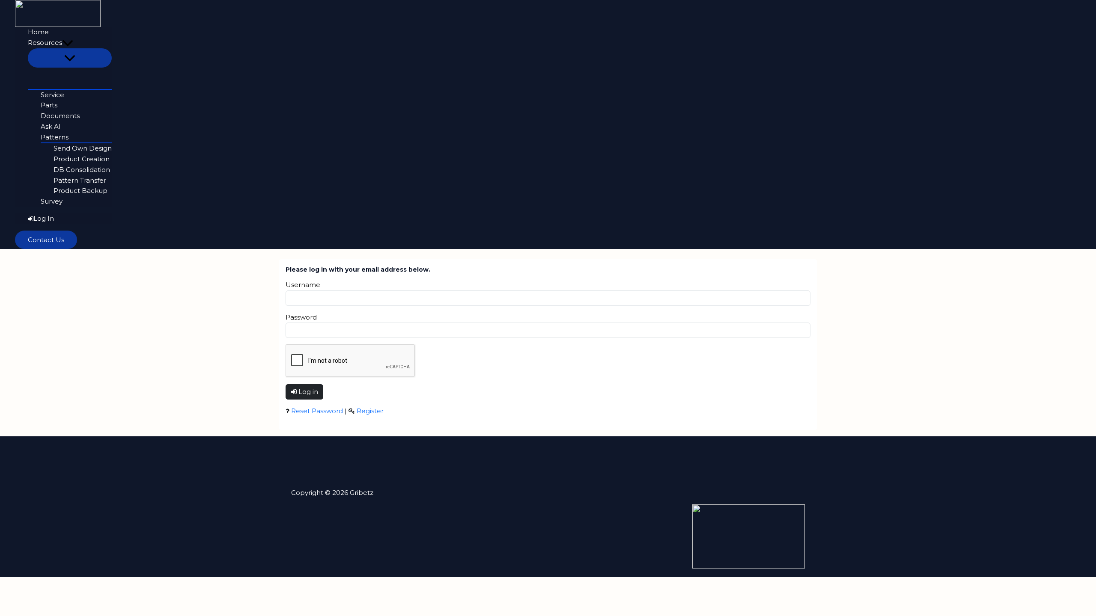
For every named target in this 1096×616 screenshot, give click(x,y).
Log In (43, 218)
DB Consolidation (82, 170)
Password (301, 317)
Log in (307, 392)
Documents (60, 116)
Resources (45, 42)
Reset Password (317, 411)
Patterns (54, 137)
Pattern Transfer (80, 180)
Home (38, 32)
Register (370, 411)
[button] (46, 240)
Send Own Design (83, 148)
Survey (52, 201)
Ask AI (51, 126)
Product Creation (82, 159)
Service (52, 95)
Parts (49, 105)
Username (303, 285)
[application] (67, 43)
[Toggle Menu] (70, 58)
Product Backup (80, 191)
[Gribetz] (58, 13)
